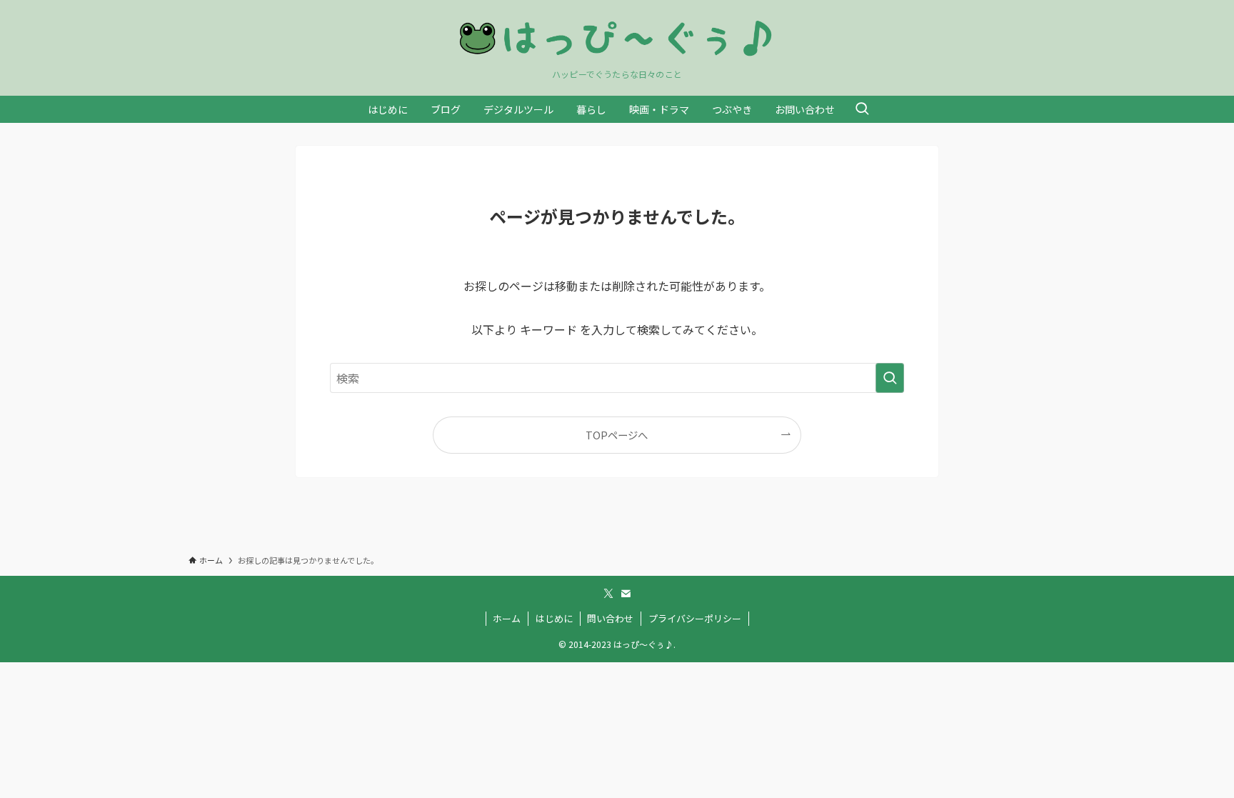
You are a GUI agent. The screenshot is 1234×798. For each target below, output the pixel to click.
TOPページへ (617, 434)
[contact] (625, 593)
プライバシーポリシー (694, 618)
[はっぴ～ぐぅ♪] (617, 38)
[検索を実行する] (890, 378)
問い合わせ (610, 618)
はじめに (554, 618)
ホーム (507, 618)
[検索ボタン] (862, 109)
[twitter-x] (608, 593)
